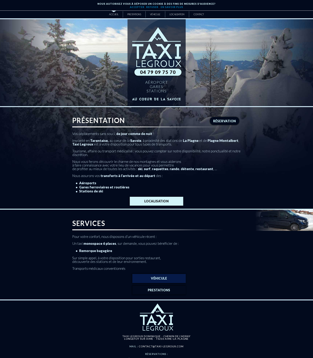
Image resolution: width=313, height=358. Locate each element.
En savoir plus (171, 7)
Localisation (156, 201)
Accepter (137, 7)
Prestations (159, 290)
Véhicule (159, 278)
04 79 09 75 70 (158, 72)
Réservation (224, 121)
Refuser (152, 7)
